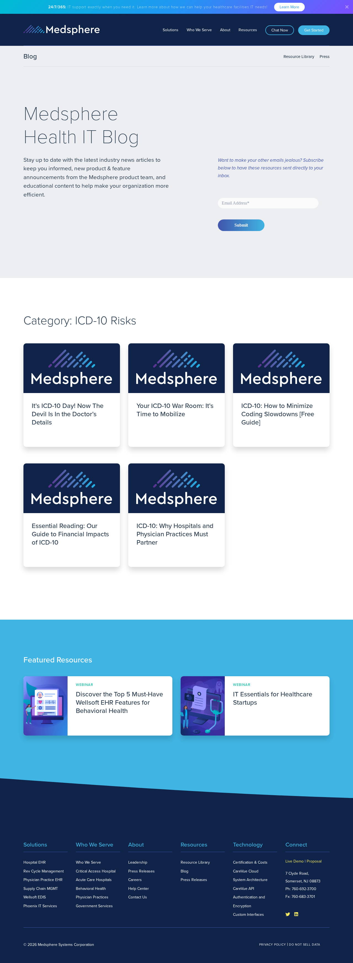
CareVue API (243, 888)
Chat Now (279, 30)
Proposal (314, 861)
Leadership (137, 862)
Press (325, 56)
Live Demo (294, 861)
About (225, 30)
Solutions (170, 30)
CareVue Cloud (245, 871)
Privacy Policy (272, 944)
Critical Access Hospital (96, 871)
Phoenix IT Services (40, 906)
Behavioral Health (91, 888)
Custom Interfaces (248, 914)
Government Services (94, 906)
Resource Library (299, 56)
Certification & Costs (250, 862)
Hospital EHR (34, 862)
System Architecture (250, 879)
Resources (248, 30)
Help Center (138, 888)
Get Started (313, 30)
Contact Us (137, 897)
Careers (135, 879)
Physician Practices (92, 897)
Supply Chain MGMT (40, 888)
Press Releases (141, 871)
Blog (184, 871)
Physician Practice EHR (43, 879)
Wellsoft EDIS (34, 897)
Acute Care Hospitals (94, 879)
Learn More (289, 7)
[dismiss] (347, 7)
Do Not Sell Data (304, 944)
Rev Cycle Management (43, 871)
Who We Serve (199, 30)
